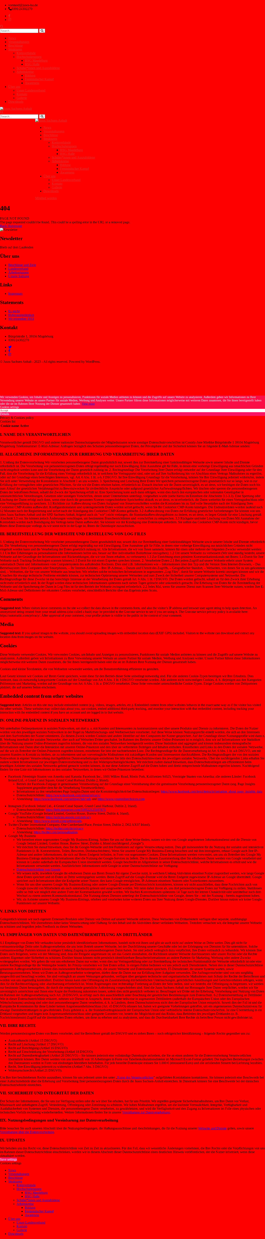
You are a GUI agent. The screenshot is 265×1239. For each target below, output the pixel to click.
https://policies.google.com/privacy (68, 817)
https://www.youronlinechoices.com (121, 799)
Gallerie (22, 98)
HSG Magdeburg (36, 60)
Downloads (15, 101)
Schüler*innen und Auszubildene (38, 68)
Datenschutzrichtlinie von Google (38, 869)
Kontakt (22, 94)
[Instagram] (9, 354)
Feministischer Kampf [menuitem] (39, 1211)
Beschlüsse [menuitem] (15, 1177)
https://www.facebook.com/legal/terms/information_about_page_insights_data (211, 791)
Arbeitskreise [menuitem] (25, 1204)
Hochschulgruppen (29, 57)
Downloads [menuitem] (15, 1233)
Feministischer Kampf (39, 79)
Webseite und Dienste (212, 1128)
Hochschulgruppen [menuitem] (29, 1189)
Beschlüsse (15, 45)
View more (88, 403)
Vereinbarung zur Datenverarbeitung (146, 1112)
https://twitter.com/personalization (55, 832)
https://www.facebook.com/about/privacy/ (73, 795)
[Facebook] (9, 351)
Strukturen (15, 49)
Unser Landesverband (31, 90)
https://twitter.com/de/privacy (64, 828)
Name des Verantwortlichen (135, 1077)
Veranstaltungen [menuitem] (18, 1174)
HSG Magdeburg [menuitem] (36, 1192)
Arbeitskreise (25, 71)
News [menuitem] (12, 1170)
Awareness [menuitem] (32, 1215)
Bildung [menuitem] (30, 1207)
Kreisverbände (26, 53)
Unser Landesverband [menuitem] (31, 1222)
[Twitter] (10, 347)
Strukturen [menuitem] (15, 1181)
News (12, 38)
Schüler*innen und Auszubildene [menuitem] (38, 1200)
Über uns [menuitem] (14, 1219)
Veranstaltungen (18, 42)
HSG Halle (32, 64)
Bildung (30, 75)
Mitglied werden (46, 198)
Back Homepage (11, 226)
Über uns (14, 86)
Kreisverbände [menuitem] (26, 1185)
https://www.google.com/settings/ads (58, 821)
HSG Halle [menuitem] (32, 1196)
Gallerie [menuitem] (22, 1230)
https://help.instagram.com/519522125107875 (76, 809)
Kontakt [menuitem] (22, 1226)
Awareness (32, 83)
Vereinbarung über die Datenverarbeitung (27, 1132)
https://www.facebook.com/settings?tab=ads (62, 799)
